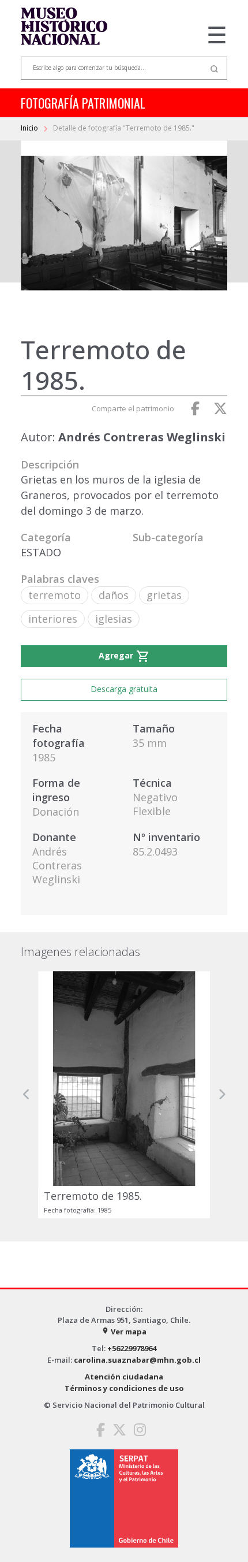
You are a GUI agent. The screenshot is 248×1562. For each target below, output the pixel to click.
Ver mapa (124, 1331)
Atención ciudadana (124, 1376)
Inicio (30, 128)
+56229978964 (131, 1348)
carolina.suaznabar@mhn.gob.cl (137, 1360)
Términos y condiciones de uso (124, 1388)
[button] (26, 1094)
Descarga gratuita (124, 688)
